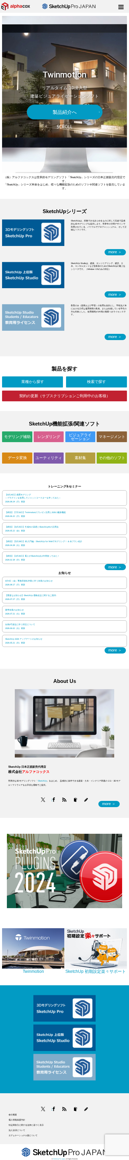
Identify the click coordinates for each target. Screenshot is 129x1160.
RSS (64, 800)
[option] (64, 871)
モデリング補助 (17, 437)
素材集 (80, 458)
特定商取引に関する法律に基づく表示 (26, 1125)
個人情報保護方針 (17, 1119)
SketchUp (42, 780)
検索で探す (96, 382)
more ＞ (115, 252)
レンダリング (48, 437)
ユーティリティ (48, 458)
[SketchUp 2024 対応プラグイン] (64, 871)
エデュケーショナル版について (23, 1135)
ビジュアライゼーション (80, 437)
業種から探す (32, 382)
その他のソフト (112, 458)
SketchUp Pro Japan (59, 1159)
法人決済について (17, 1130)
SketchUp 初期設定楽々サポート (95, 971)
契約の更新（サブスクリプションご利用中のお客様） (64, 396)
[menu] (120, 7)
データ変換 (17, 458)
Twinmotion (33, 971)
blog (86, 800)
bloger (75, 800)
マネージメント (112, 437)
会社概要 (13, 1114)
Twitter (43, 800)
